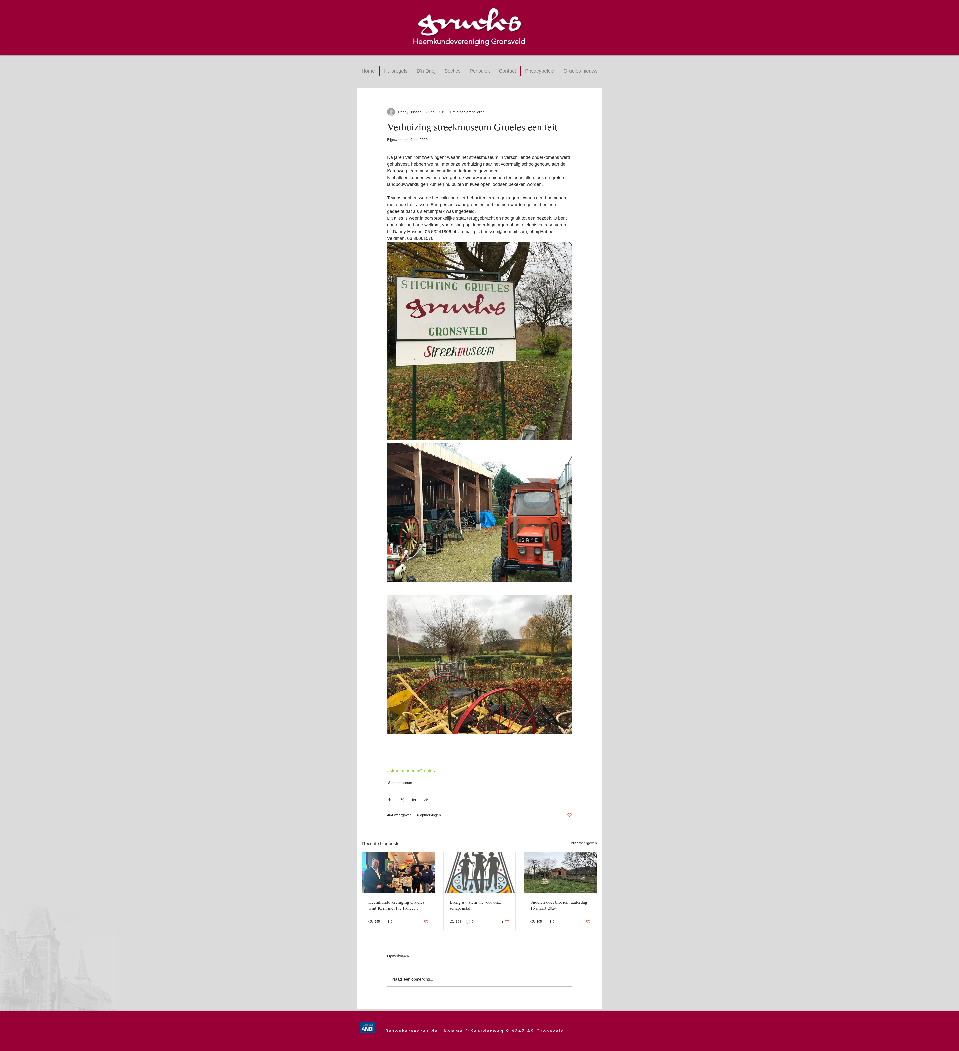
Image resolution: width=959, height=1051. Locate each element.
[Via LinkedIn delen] (414, 799)
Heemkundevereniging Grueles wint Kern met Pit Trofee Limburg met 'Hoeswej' (396, 905)
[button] (452, 71)
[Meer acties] (569, 112)
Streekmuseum (400, 783)
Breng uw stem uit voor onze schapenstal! (476, 905)
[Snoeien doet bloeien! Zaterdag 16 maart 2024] (560, 872)
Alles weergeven (584, 843)
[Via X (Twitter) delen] (401, 799)
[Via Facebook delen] (389, 799)
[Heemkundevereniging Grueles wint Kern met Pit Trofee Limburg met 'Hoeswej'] (398, 872)
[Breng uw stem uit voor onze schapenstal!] (480, 872)
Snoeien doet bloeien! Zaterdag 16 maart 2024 (558, 905)
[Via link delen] (426, 799)
